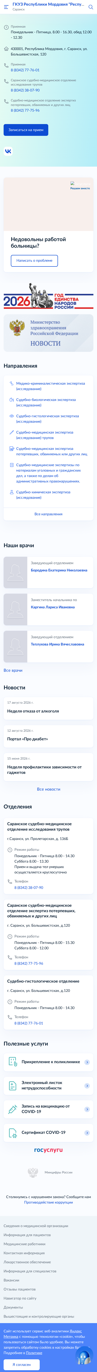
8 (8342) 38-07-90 (25, 90)
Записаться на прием (26, 130)
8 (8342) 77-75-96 (25, 110)
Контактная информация (24, 1253)
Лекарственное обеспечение (27, 1262)
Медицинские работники (24, 1244)
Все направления (48, 514)
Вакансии (11, 1280)
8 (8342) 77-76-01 (25, 70)
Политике (34, 1353)
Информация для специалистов (30, 1271)
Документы (13, 1307)
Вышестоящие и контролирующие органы (39, 1316)
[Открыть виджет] (84, 1355)
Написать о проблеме (34, 260)
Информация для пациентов (27, 1235)
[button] (90, 7)
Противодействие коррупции (48, 1202)
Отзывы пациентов (20, 1289)
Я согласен (22, 1365)
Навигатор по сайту (20, 1298)
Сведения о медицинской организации (36, 1226)
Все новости (48, 789)
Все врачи (13, 671)
